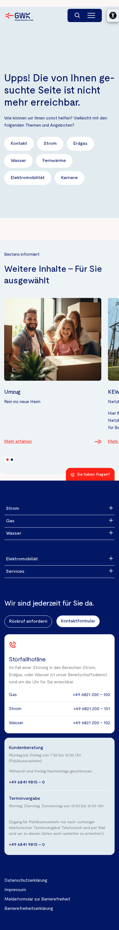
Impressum (15, 890)
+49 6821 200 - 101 (91, 709)
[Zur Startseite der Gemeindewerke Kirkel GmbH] (19, 17)
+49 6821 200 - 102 (91, 723)
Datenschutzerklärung (25, 880)
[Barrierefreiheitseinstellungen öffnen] (113, 15)
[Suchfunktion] (77, 15)
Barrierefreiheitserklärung (28, 909)
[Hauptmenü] (91, 15)
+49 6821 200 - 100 (91, 695)
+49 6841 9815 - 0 (27, 782)
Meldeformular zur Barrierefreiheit (37, 899)
